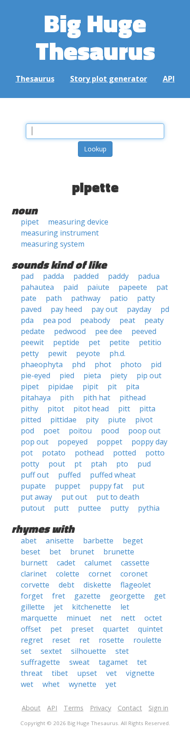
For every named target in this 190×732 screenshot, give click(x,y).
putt (61, 508)
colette (67, 574)
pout (56, 464)
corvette (35, 585)
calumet (98, 563)
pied (66, 375)
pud (144, 464)
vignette (140, 673)
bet (55, 552)
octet (153, 618)
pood (110, 431)
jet (58, 607)
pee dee (108, 331)
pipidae (60, 386)
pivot (144, 420)
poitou (80, 431)
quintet (150, 629)
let (124, 607)
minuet (78, 618)
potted (124, 453)
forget (32, 596)
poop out (144, 431)
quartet (116, 629)
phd (78, 364)
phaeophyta (42, 364)
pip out (149, 375)
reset (61, 640)
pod (27, 431)
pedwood (70, 331)
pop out (34, 442)
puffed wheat (113, 475)
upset (87, 673)
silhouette (88, 651)
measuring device (78, 222)
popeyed (73, 442)
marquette (39, 618)
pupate (33, 486)
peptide (66, 342)
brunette (118, 552)
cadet (66, 563)
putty (119, 508)
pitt (124, 408)
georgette (127, 596)
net (106, 618)
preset (82, 629)
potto (155, 453)
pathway (86, 298)
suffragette (40, 662)
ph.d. (117, 353)
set (26, 651)
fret (58, 596)
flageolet (135, 585)
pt (78, 464)
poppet (109, 442)
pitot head (91, 408)
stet (122, 651)
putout (33, 508)
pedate (33, 331)
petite (119, 342)
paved (31, 309)
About (31, 707)
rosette (111, 640)
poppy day (149, 442)
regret (32, 640)
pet (94, 342)
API (169, 79)
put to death (117, 497)
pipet (30, 222)
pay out (104, 309)
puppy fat (106, 486)
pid (156, 364)
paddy (118, 276)
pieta (92, 375)
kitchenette (91, 607)
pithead (132, 397)
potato (53, 453)
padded (86, 276)
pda (27, 320)
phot (103, 364)
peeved (143, 331)
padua (149, 276)
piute (117, 420)
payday (139, 309)
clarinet (34, 574)
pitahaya (36, 397)
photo (131, 364)
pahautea (37, 287)
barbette (98, 541)
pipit (90, 386)
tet (142, 662)
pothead (89, 453)
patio (119, 298)
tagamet (113, 662)
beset (30, 552)
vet (111, 673)
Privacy (100, 707)
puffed (69, 475)
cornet (100, 574)
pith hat (96, 397)
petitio (150, 342)
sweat (79, 662)
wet (27, 684)
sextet (51, 651)
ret (84, 640)
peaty (154, 320)
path (54, 298)
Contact (130, 707)
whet (50, 684)
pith (67, 397)
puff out (35, 475)
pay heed (66, 309)
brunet (82, 552)
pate (28, 298)
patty (146, 298)
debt (66, 585)
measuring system (52, 244)
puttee (89, 508)
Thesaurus (35, 79)
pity (92, 420)
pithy (29, 408)
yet (111, 684)
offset (31, 629)
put (138, 486)
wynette (82, 684)
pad (27, 276)
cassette (135, 563)
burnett (34, 563)
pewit (57, 353)
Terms (73, 707)
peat (127, 320)
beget (133, 541)
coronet (134, 574)
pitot (56, 408)
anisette (60, 541)
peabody (95, 320)
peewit (32, 342)
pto (122, 464)
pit (112, 386)
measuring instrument (60, 233)
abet (28, 541)
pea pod (57, 320)
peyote (88, 353)
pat (162, 287)
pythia (149, 508)
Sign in (158, 707)
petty (30, 353)
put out (74, 497)
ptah (99, 464)
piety (118, 375)
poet (51, 431)
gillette (33, 607)
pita (132, 386)
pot (27, 453)
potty (30, 464)
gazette (87, 596)
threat (31, 673)
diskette (97, 585)
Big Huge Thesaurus (95, 36)
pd (164, 309)
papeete (133, 287)
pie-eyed (35, 375)
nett (128, 618)
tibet (60, 673)
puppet (67, 486)
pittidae (63, 420)
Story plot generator (108, 79)
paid (70, 287)
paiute (98, 287)
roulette (147, 640)
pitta (147, 408)
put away (36, 497)
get (160, 596)
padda (53, 276)
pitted (31, 420)
